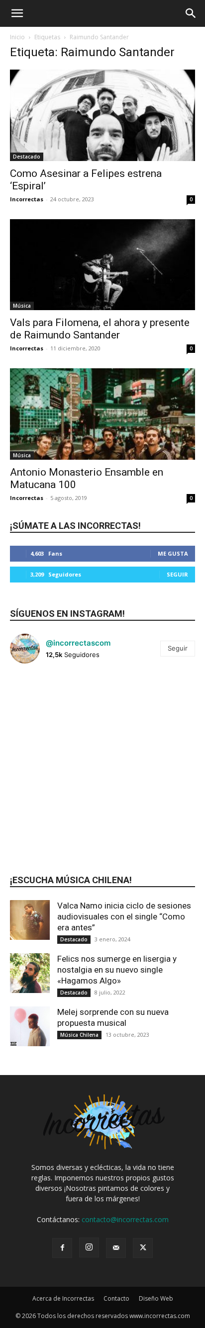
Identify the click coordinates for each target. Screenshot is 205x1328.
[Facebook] (62, 1248)
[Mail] (116, 1248)
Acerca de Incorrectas (63, 1298)
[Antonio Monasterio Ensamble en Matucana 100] (102, 414)
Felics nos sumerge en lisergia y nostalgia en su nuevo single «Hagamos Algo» (117, 970)
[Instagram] (89, 1247)
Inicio (17, 37)
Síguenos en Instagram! (67, 613)
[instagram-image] (41, 702)
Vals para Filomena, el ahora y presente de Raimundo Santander (100, 329)
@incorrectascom (78, 643)
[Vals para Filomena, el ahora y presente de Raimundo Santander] (102, 265)
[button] (17, 13)
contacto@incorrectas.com (125, 1219)
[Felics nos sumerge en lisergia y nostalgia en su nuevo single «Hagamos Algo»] (30, 973)
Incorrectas (26, 199)
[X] (143, 1248)
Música (22, 305)
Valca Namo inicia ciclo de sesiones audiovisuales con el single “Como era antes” (124, 916)
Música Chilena (79, 1034)
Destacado (26, 156)
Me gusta (173, 553)
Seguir (177, 574)
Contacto (116, 1298)
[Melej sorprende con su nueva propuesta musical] (30, 1026)
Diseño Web (156, 1298)
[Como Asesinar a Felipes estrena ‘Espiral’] (102, 115)
